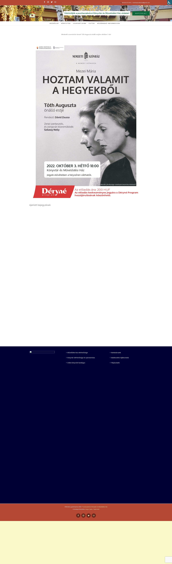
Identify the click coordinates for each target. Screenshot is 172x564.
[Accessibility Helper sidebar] (169, 2)
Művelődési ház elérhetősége (77, 353)
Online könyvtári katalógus (76, 363)
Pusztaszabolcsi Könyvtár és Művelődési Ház (94, 507)
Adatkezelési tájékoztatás (120, 358)
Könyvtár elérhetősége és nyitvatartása (81, 358)
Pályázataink (115, 363)
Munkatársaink (116, 353)
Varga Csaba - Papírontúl (92, 509)
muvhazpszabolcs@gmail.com (141, 2)
